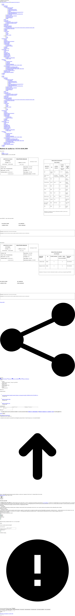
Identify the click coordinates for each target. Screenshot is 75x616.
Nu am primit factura (16, 609)
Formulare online (33, 609)
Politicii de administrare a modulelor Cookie (46, 411)
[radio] (0, 526)
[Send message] (0, 612)
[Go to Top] (37, 493)
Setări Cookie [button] (7, 495)
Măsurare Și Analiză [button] (3, 508)
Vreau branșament (27, 609)
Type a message (2, 610)
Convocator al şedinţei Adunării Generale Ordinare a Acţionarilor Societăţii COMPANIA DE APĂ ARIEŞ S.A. (20, 395)
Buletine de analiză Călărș (6, 399)
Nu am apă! (22, 609)
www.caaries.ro (45, 502)
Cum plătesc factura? (9, 609)
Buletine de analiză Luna (6, 403)
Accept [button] (11, 495)
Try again (13, 608)
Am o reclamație (47, 609)
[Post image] (3, 394)
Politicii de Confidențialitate (33, 411)
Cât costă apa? (2, 609)
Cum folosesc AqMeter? (40, 609)
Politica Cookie (2, 495)
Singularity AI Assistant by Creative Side (6, 613)
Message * (1, 409)
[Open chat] (1, 515)
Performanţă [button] (2, 505)
